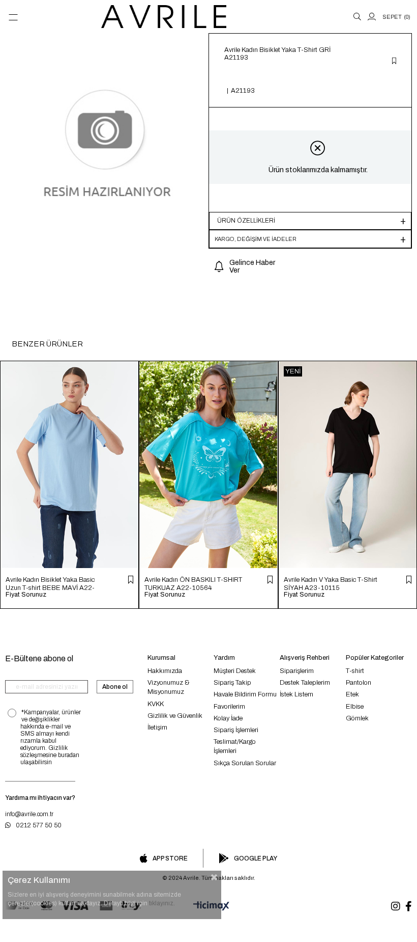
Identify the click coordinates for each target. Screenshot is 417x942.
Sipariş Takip (232, 682)
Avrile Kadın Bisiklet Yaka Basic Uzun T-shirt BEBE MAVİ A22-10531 (50, 583)
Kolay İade (228, 718)
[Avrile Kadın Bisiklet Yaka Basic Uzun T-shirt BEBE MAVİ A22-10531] (69, 464)
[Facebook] (408, 906)
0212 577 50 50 (39, 825)
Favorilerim (229, 706)
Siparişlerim (297, 671)
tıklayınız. (162, 903)
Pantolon (358, 682)
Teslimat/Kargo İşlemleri (235, 746)
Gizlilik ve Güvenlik (174, 715)
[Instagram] (395, 906)
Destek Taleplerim (305, 682)
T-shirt (355, 671)
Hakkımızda (164, 671)
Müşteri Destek (235, 671)
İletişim (157, 727)
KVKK (155, 704)
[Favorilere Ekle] (394, 62)
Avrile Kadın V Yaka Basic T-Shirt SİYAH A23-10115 (330, 583)
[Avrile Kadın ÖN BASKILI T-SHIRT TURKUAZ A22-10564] (208, 464)
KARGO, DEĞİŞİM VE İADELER (255, 239)
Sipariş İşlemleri (236, 730)
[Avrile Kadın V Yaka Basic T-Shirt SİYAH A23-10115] (347, 464)
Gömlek (357, 718)
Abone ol (115, 686)
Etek (352, 694)
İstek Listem (296, 694)
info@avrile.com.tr (29, 814)
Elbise (355, 706)
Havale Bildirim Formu (245, 694)
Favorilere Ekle (130, 580)
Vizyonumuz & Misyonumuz (168, 687)
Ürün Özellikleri (246, 220)
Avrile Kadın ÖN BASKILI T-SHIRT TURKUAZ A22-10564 (193, 583)
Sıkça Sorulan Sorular (245, 763)
